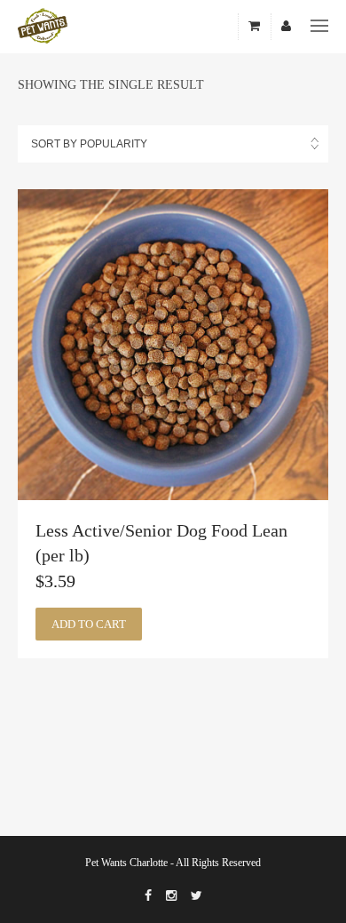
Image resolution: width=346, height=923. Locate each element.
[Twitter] (196, 896)
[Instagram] (171, 896)
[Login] (286, 26)
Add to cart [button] (88, 624)
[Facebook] (148, 896)
